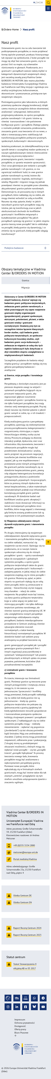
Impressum (19, 1019)
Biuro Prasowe (21, 1032)
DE (42, 2)
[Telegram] (43, 998)
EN (38, 2)
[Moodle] (16, 998)
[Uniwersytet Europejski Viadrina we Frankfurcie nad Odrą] (13, 13)
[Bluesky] (34, 1006)
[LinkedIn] (16, 1006)
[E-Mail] (25, 998)
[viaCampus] (8, 998)
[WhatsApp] (34, 998)
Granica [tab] (25, 280)
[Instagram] (8, 1006)
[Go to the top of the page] (15, 1035)
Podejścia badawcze (14, 248)
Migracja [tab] (25, 287)
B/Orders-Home (10, 29)
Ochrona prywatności (24, 1022)
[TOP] (48, 542)
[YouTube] (43, 1006)
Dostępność (20, 1026)
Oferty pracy (20, 1029)
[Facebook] (25, 1006)
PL (34, 2)
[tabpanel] (25, 539)
